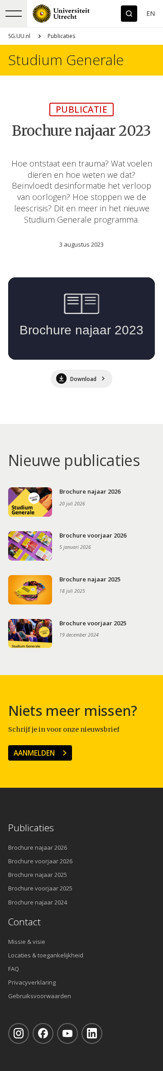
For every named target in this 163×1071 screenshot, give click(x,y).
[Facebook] (43, 1033)
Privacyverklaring (32, 982)
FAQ (13, 969)
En (150, 13)
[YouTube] (67, 1033)
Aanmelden (34, 753)
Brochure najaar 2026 (37, 847)
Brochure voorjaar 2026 (40, 861)
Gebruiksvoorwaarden (39, 996)
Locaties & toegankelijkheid (45, 955)
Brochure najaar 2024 (37, 902)
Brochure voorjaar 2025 (40, 888)
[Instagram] (18, 1033)
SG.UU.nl (19, 36)
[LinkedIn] (92, 1033)
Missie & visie (26, 942)
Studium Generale (66, 60)
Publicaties (61, 36)
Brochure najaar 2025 (37, 875)
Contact (24, 922)
